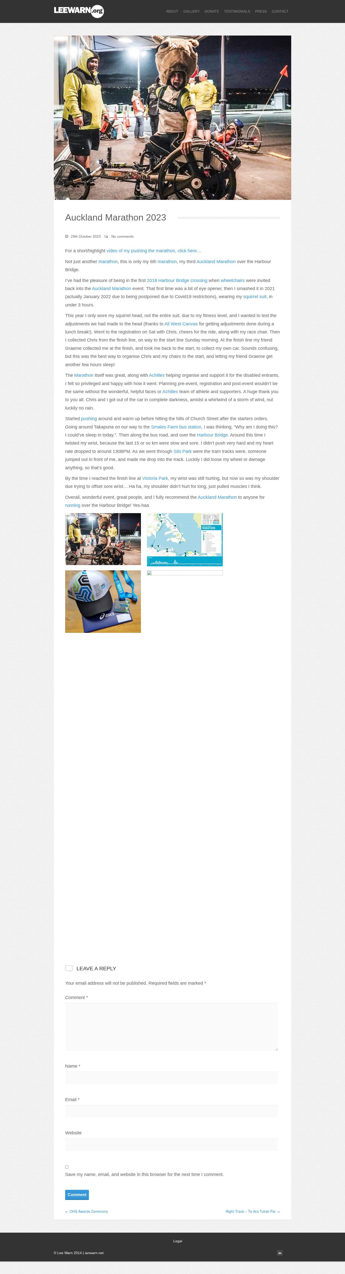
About (172, 11)
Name (72, 1066)
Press (261, 11)
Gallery (191, 11)
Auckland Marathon (216, 261)
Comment (76, 997)
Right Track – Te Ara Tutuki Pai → (253, 1211)
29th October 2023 (86, 236)
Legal (177, 1241)
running (72, 505)
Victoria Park (155, 478)
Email (72, 1099)
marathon (108, 261)
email (288, 1253)
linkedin (280, 1253)
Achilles (157, 375)
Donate (212, 11)
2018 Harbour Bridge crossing (177, 280)
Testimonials (237, 11)
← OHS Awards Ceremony (86, 1211)
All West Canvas (181, 323)
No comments (122, 236)
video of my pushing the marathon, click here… (154, 250)
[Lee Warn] (79, 10)
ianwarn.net (94, 1253)
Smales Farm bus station (176, 426)
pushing (89, 418)
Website (73, 1132)
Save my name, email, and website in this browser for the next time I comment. (144, 1174)
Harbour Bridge (212, 435)
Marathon (83, 375)
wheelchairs (233, 280)
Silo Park (183, 451)
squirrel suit (254, 296)
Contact (280, 11)
